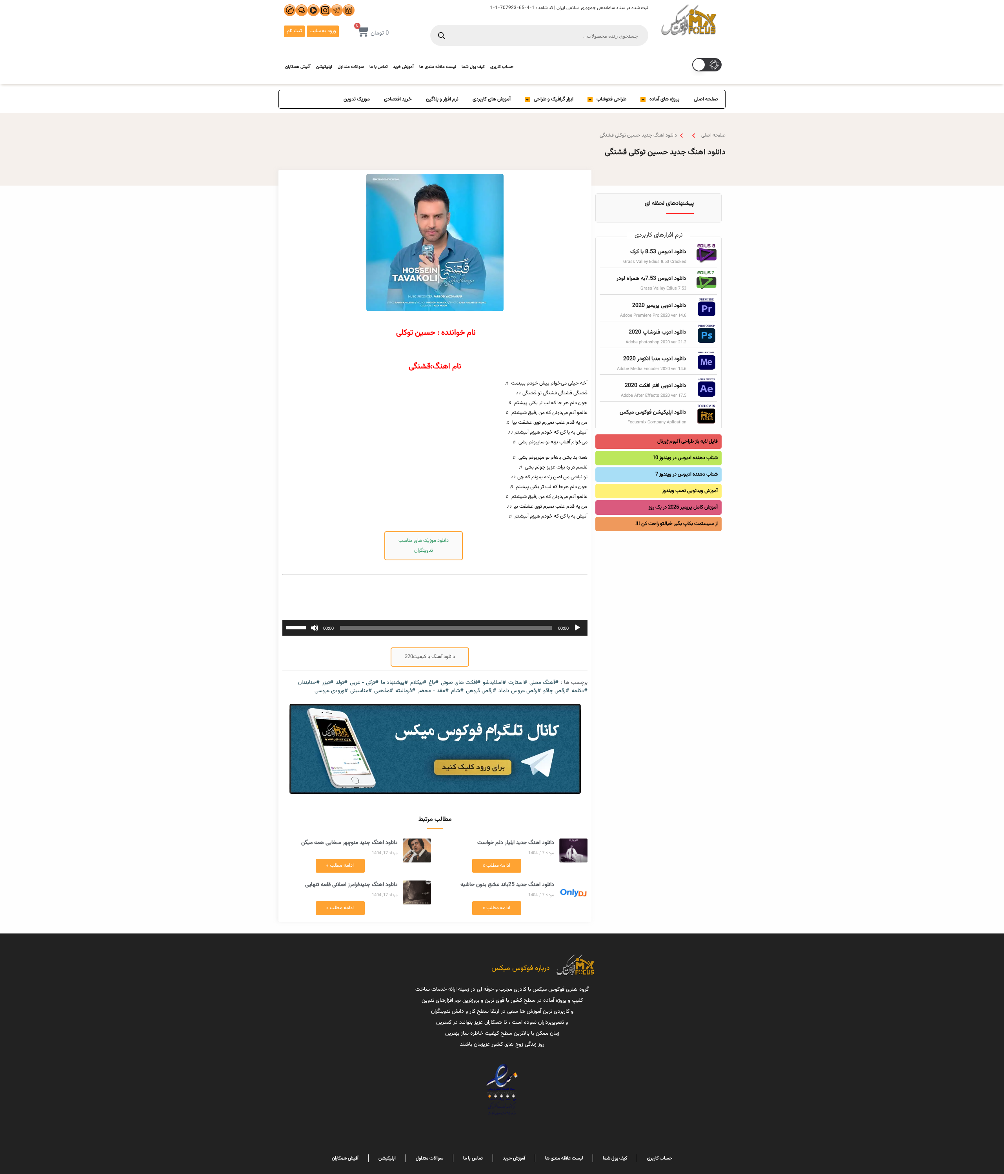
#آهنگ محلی (543, 683)
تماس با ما (378, 67)
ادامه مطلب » (496, 866)
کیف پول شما (473, 67)
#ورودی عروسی (331, 691)
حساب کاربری (501, 67)
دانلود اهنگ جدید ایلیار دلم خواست (515, 843)
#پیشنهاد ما (394, 683)
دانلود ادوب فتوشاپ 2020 (657, 332)
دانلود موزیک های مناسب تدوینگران (423, 545)
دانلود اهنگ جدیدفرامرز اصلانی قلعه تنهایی (351, 884)
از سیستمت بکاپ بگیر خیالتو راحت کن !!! (676, 524)
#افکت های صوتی (460, 683)
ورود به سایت (322, 31)
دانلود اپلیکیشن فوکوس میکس (653, 412)
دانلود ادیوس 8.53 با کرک (658, 252)
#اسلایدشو (494, 683)
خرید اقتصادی (398, 99)
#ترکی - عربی (364, 683)
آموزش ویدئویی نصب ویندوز (690, 491)
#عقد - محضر (433, 691)
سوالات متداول (351, 67)
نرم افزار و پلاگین (442, 99)
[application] (434, 628)
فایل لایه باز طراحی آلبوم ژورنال (687, 441)
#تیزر (327, 683)
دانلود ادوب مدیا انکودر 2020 (654, 359)
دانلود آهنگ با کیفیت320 (430, 657)
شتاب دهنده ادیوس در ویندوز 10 (685, 458)
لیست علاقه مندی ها (437, 67)
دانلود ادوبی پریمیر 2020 (659, 305)
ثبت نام (294, 31)
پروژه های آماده (664, 99)
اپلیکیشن (324, 67)
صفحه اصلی (706, 99)
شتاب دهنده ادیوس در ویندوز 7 (686, 474)
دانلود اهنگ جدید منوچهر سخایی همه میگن (349, 843)
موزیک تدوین (357, 99)
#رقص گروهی (481, 691)
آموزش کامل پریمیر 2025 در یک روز (683, 507)
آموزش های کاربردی (492, 99)
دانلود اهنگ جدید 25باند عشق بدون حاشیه (507, 884)
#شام (457, 691)
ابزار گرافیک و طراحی (553, 99)
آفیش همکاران (298, 67)
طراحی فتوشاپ (611, 99)
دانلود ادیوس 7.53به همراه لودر (651, 278)
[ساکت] (314, 628)
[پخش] (577, 628)
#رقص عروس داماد (519, 691)
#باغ (433, 683)
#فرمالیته (405, 691)
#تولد (341, 683)
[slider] (297, 627)
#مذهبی (383, 691)
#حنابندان (309, 683)
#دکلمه (579, 691)
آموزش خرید (403, 67)
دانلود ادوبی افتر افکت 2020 (655, 385)
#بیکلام (418, 683)
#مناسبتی (361, 691)
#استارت (517, 683)
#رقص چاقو (556, 691)
